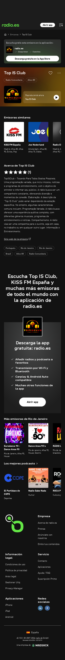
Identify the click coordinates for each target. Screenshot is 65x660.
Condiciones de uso (15, 564)
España (34, 632)
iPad (7, 611)
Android (9, 617)
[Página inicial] (5, 34)
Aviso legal (10, 576)
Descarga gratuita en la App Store (32, 59)
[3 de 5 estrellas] (15, 172)
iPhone (8, 605)
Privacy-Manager (14, 588)
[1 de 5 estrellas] (6, 172)
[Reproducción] (56, 97)
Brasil (8, 254)
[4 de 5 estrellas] (20, 172)
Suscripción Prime (47, 579)
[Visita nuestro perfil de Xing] (47, 608)
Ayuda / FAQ (44, 573)
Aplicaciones (44, 567)
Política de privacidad (16, 570)
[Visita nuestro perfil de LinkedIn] (40, 608)
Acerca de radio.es (47, 523)
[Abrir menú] (61, 25)
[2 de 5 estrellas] (10, 172)
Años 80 (31, 80)
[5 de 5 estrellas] (24, 172)
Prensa (41, 529)
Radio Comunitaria (14, 80)
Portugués (10, 248)
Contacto (42, 561)
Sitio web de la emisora (16, 239)
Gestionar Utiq (12, 582)
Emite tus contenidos (49, 544)
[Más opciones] (59, 73)
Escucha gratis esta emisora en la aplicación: (29, 43)
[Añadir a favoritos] (50, 73)
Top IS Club (30, 99)
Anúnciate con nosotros (45, 536)
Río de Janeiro (27, 248)
